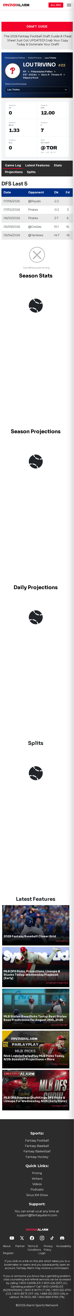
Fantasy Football (37, 1140)
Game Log (13, 165)
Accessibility (63, 1246)
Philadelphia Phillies (15, 58)
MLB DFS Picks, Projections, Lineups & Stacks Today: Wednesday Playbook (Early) (32, 974)
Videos (37, 1184)
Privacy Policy (48, 1248)
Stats (58, 165)
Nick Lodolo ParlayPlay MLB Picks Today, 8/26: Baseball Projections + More (34, 1057)
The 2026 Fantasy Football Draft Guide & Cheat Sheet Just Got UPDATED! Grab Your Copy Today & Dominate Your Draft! (38, 40)
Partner (20, 1246)
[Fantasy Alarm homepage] (16, 5)
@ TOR (49, 147)
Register (8, 1253)
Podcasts (37, 1189)
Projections (14, 172)
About (7, 1246)
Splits (31, 172)
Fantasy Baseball (37, 1146)
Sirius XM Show (37, 1195)
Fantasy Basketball (37, 1151)
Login (42, 1253)
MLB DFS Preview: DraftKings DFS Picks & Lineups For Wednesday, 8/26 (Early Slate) (35, 1099)
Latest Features (37, 165)
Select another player (16, 84)
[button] (69, 5)
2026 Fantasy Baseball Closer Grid (30, 936)
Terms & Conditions (34, 1248)
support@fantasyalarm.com (37, 1215)
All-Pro (56, 5)
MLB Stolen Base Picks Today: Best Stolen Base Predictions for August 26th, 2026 (35, 1018)
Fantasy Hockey (37, 1157)
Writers (37, 1178)
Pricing (37, 1173)
